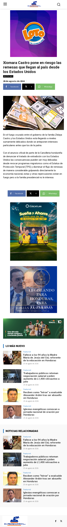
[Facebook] (55, 521)
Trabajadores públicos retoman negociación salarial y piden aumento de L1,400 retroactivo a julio (41, 377)
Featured (27, 352)
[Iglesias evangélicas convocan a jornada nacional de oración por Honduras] (12, 412)
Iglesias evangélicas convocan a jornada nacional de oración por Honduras (41, 412)
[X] (61, 521)
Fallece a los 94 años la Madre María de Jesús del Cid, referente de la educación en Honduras (42, 357)
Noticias (8, 76)
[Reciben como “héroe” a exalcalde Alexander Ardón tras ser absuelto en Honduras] (12, 395)
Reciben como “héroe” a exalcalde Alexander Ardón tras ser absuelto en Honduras (42, 395)
